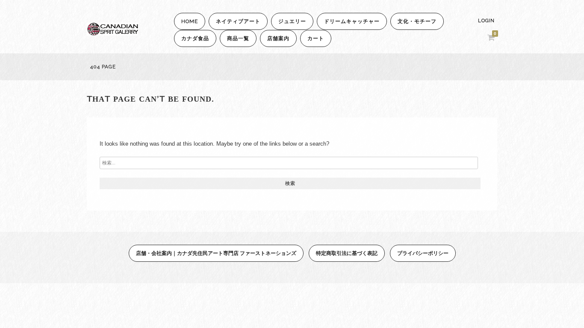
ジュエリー (292, 21)
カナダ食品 (195, 38)
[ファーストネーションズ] (112, 33)
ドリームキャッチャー (352, 21)
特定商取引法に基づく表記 (347, 253)
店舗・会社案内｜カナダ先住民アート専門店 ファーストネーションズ (216, 253)
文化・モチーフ (417, 21)
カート (315, 38)
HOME (189, 21)
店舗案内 (278, 38)
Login (486, 20)
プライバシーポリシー (422, 253)
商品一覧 (238, 38)
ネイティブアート (238, 21)
